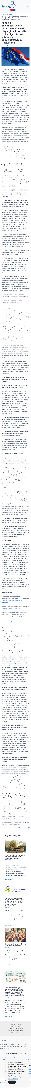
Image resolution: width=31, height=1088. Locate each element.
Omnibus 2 (18, 609)
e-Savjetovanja (15, 1026)
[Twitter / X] (22, 827)
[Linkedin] (28, 827)
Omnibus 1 (10, 609)
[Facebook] (19, 827)
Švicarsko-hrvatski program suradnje (15, 1058)
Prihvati (12, 1082)
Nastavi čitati (8, 879)
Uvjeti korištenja (15, 1024)
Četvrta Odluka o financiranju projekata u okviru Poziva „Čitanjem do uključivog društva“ (15, 857)
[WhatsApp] (25, 827)
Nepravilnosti (15, 1032)
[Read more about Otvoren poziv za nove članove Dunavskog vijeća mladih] (15, 935)
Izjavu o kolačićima (13, 1078)
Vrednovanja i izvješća (15, 1028)
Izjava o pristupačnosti (15, 1030)
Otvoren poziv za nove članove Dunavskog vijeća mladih (15, 944)
